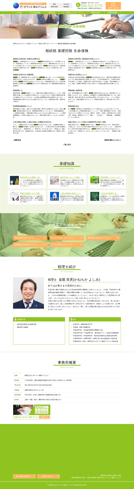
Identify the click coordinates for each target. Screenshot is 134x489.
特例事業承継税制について (22, 106)
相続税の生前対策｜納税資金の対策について (84, 59)
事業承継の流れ (73, 106)
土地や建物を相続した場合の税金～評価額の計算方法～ (32, 122)
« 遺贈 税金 (17, 140)
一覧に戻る (67, 144)
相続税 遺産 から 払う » (112, 140)
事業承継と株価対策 (75, 90)
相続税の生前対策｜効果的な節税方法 (26, 59)
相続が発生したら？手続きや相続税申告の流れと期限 (87, 122)
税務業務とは (17, 90)
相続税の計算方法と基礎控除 (23, 74)
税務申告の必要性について (77, 74)
